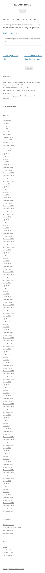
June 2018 (6, 387)
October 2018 (7, 376)
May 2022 (6, 258)
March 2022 (7, 264)
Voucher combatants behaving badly (15, 88)
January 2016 (7, 467)
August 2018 (7, 382)
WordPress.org (8, 555)
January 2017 (7, 434)
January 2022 (7, 269)
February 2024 (8, 200)
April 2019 (6, 360)
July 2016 (6, 451)
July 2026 (6, 123)
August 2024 (7, 184)
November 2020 (8, 308)
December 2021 (8, 272)
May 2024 (6, 192)
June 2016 (6, 453)
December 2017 (8, 404)
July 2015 (6, 484)
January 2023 (7, 236)
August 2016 (7, 448)
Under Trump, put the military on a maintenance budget (22, 82)
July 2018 (6, 385)
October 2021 (7, 277)
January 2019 (7, 368)
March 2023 (7, 231)
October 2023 (7, 211)
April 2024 (6, 195)
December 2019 (8, 338)
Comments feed (8, 552)
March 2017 (7, 429)
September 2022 (8, 247)
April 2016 (6, 459)
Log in (5, 547)
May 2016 (6, 456)
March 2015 (7, 494)
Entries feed (7, 549)
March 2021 (7, 297)
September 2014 (8, 511)
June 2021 (6, 288)
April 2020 (6, 327)
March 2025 (7, 165)
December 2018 (8, 371)
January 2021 (7, 302)
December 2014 (8, 503)
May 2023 (6, 225)
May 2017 (6, 423)
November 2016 (8, 440)
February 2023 (8, 233)
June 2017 (6, 420)
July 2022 (6, 253)
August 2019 (7, 349)
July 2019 (6, 352)
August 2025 (7, 151)
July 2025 (6, 154)
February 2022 (8, 266)
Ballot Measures (8, 525)
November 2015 (8, 473)
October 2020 (7, 310)
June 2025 (6, 156)
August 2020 (7, 316)
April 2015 (6, 492)
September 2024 (8, 181)
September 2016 (8, 445)
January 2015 (7, 500)
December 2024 (8, 173)
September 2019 (8, 346)
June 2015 (6, 486)
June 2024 (6, 189)
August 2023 (7, 217)
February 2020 (8, 332)
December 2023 (8, 206)
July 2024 (6, 187)
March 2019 (7, 363)
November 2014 (8, 505)
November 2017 (8, 407)
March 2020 (7, 330)
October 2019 (7, 343)
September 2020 (8, 313)
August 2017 (7, 415)
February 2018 (8, 398)
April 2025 (6, 162)
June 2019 (6, 354)
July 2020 (6, 319)
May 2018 (6, 390)
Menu (22, 11)
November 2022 (8, 242)
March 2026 (7, 134)
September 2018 (8, 379)
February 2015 (8, 497)
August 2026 (7, 121)
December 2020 (8, 305)
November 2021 (8, 275)
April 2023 (6, 228)
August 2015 (7, 481)
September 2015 (8, 478)
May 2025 (6, 159)
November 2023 (8, 209)
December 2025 (8, 143)
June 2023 (6, 222)
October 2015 (7, 475)
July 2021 (6, 286)
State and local (25, 39)
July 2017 (6, 418)
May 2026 (6, 129)
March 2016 (7, 462)
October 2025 (7, 148)
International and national (12, 527)
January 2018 (7, 401)
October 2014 (7, 508)
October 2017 (7, 409)
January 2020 (7, 335)
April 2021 (6, 294)
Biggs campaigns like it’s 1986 (13, 85)
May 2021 (6, 291)
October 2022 (7, 244)
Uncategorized (8, 533)
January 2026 (7, 140)
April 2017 (6, 426)
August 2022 (7, 250)
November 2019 (8, 341)
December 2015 (8, 470)
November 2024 (8, 176)
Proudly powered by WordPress (13, 569)
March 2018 (7, 396)
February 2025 (8, 167)
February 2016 (8, 464)
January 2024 (7, 203)
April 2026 (6, 132)
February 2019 (8, 365)
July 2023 (6, 220)
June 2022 (6, 255)
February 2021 (8, 299)
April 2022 (6, 261)
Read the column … (10, 33)
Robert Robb (22, 4)
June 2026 (6, 126)
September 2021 (8, 280)
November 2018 (8, 374)
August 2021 (7, 283)
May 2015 (6, 489)
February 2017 (8, 431)
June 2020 (6, 321)
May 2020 (6, 324)
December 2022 (8, 239)
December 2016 (8, 437)
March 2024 (7, 198)
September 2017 (8, 412)
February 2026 (8, 137)
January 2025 (7, 170)
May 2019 (6, 357)
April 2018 (6, 393)
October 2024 (7, 178)
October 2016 (7, 442)
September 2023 (8, 214)
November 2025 (8, 145)
